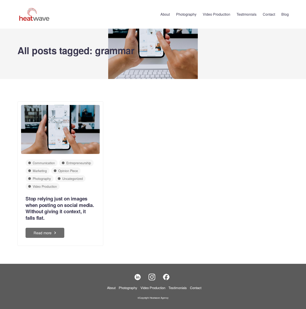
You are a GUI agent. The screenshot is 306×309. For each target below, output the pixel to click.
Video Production (216, 14)
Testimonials (246, 14)
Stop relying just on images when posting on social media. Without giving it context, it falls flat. (60, 208)
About (165, 14)
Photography (186, 14)
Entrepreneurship (78, 163)
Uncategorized (72, 178)
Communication (44, 163)
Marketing (40, 170)
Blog (285, 14)
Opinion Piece (68, 170)
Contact (269, 14)
